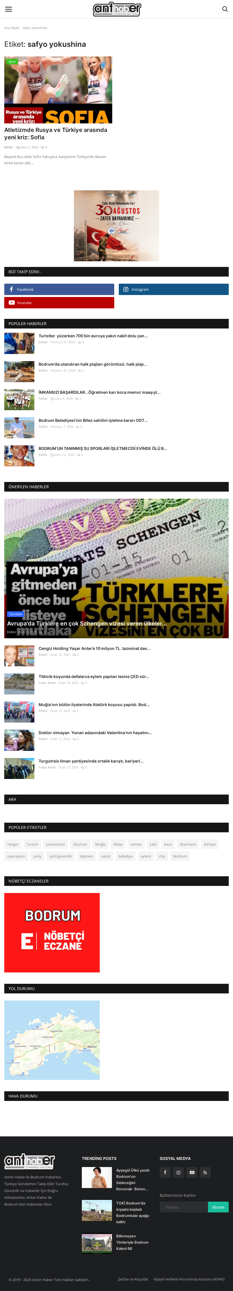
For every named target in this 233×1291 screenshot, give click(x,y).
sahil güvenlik (60, 856)
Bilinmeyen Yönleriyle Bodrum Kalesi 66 (132, 1242)
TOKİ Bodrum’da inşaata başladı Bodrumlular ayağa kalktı (132, 1212)
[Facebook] (165, 1172)
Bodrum (180, 856)
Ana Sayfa (11, 28)
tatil (153, 844)
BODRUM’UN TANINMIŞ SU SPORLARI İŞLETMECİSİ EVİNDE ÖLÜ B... (103, 448)
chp (162, 856)
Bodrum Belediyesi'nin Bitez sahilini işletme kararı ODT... (93, 420)
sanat (106, 856)
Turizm (32, 844)
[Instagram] (178, 1172)
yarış (37, 856)
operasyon (16, 856)
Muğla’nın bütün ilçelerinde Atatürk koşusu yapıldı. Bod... (94, 704)
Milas (118, 844)
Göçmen (80, 844)
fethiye (210, 844)
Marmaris (188, 844)
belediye (125, 856)
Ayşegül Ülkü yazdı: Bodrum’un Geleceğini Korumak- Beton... (133, 1179)
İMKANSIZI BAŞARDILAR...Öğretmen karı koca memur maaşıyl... (100, 392)
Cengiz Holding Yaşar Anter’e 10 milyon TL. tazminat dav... (95, 648)
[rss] (205, 1172)
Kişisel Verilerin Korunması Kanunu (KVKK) (189, 1279)
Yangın (12, 844)
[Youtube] (191, 1172)
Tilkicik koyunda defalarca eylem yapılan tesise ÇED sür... (94, 676)
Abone (218, 1207)
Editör (8, 147)
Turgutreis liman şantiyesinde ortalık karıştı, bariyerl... (91, 761)
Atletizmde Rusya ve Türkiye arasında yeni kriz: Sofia (55, 134)
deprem (86, 856)
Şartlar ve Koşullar (133, 1279)
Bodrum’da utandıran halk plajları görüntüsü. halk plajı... (93, 364)
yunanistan (55, 844)
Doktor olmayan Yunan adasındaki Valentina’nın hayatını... (95, 732)
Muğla (100, 844)
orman (136, 844)
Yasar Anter (47, 683)
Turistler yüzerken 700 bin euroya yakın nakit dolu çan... (93, 335)
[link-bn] (116, 225)
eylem (146, 856)
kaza (168, 844)
